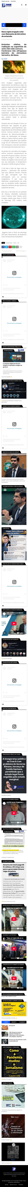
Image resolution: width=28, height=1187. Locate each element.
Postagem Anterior (7, 251)
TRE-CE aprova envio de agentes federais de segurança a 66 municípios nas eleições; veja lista (16, 1034)
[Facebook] (3, 247)
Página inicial (5, 29)
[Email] (17, 247)
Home (6, 1184)
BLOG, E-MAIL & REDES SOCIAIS (9, 996)
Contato (13, 1)
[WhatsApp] (13, 247)
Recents (14, 1022)
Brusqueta (12, 1025)
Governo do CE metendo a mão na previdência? (17, 1040)
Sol (18, 242)
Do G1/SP (4, 59)
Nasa (15, 242)
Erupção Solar (12, 29)
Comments (22, 1022)
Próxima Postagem (21, 251)
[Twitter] (6, 247)
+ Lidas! (6, 1022)
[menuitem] (3, 25)
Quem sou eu (5, 1)
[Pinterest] (10, 247)
